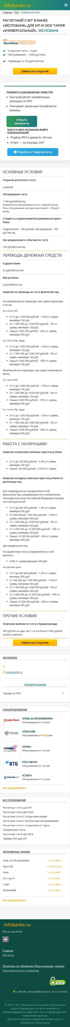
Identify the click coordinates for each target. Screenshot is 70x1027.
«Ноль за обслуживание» (37, 718)
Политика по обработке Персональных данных (33, 966)
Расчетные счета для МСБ (18, 834)
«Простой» (29, 731)
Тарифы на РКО (12, 693)
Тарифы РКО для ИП (15, 838)
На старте (8, 878)
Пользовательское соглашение (21, 970)
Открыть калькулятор (21, 121)
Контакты (8, 955)
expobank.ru (14, 672)
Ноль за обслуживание (16, 860)
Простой (8, 866)
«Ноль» (26, 746)
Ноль (6, 872)
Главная (7, 12)
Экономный (9, 890)
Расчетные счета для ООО (18, 812)
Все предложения (14, 788)
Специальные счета (14, 829)
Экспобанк (48, 30)
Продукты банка (35, 684)
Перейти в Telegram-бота (34, 152)
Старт (6, 884)
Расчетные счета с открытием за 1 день (26, 825)
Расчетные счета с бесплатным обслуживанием (31, 820)
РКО (16, 12)
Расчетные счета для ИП (17, 807)
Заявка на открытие (35, 71)
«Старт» (27, 775)
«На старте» (29, 761)
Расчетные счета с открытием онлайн (25, 816)
